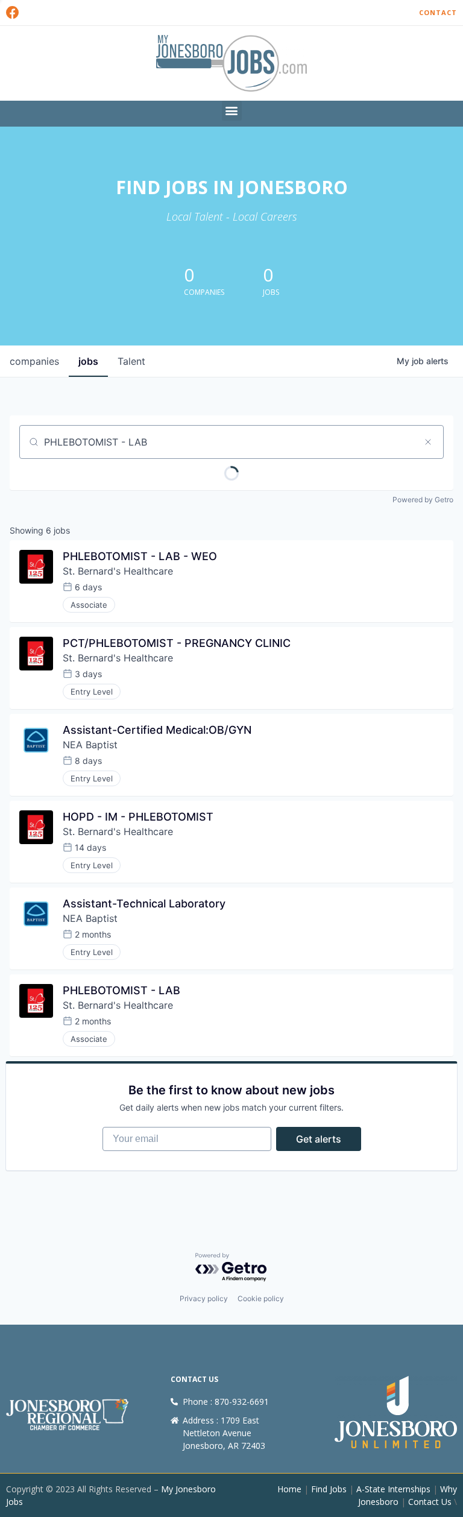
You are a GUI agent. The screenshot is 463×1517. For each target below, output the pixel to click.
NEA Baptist (90, 745)
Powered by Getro (422, 499)
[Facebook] (12, 12)
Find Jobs (329, 1489)
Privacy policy (204, 1298)
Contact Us (430, 1501)
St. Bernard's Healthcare (118, 571)
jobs (88, 361)
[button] (232, 111)
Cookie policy (261, 1298)
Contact (438, 12)
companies (34, 361)
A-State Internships (393, 1489)
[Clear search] (428, 442)
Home (289, 1489)
